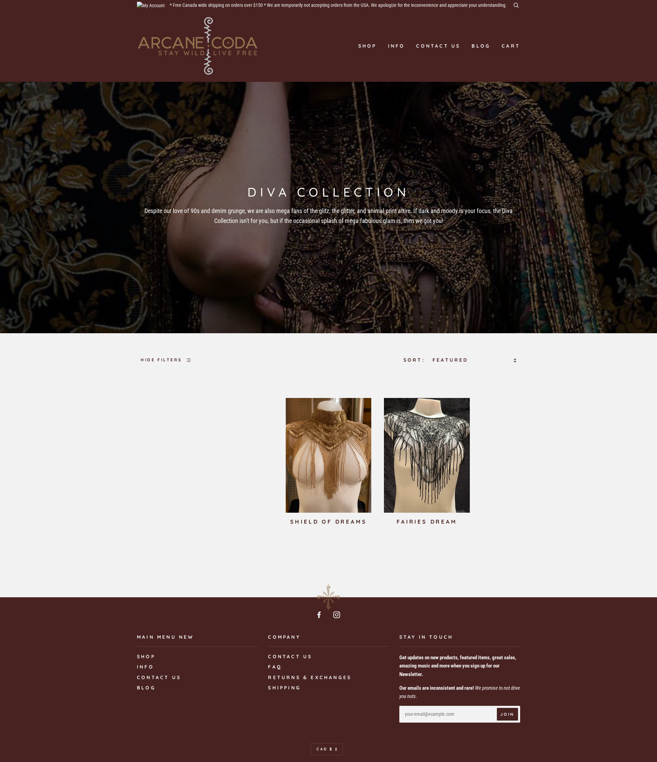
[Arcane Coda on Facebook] (319, 616)
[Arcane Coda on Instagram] (337, 616)
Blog (481, 46)
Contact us (438, 46)
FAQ (275, 667)
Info (396, 46)
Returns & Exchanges (309, 677)
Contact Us (290, 656)
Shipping (284, 688)
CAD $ (325, 749)
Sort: (415, 360)
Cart (511, 46)
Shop (367, 46)
